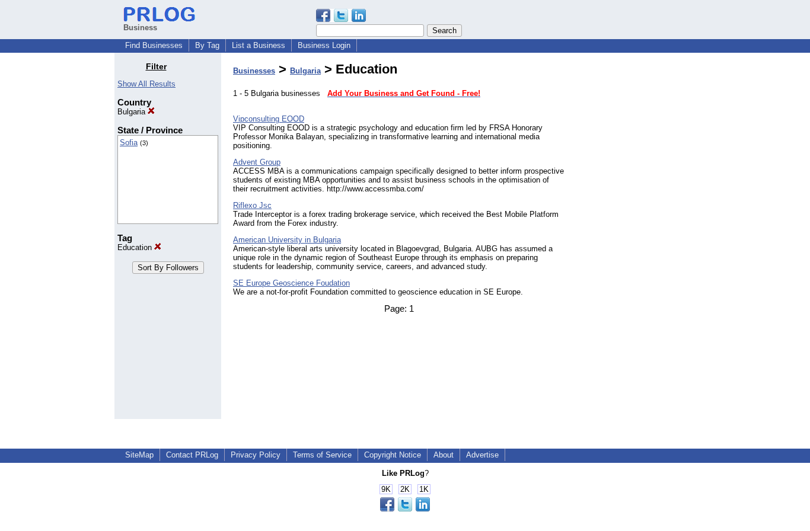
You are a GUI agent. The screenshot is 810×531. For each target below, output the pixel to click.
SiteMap (139, 454)
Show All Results (146, 83)
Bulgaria (132, 111)
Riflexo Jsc (252, 205)
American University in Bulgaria (287, 239)
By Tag (207, 45)
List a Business (258, 45)
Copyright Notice (392, 454)
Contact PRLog (192, 454)
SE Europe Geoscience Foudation (291, 283)
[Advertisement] (635, 239)
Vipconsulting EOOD (268, 118)
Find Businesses (154, 45)
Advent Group (256, 162)
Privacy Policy (255, 454)
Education (135, 247)
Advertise (482, 454)
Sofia (129, 142)
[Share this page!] (341, 19)
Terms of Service (322, 454)
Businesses (254, 70)
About (443, 454)
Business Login (324, 45)
